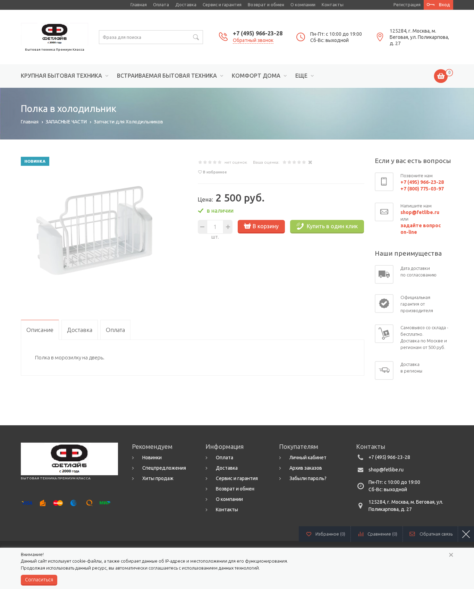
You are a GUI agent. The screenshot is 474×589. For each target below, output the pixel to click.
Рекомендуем (152, 446)
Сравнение (382, 533)
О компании (302, 4)
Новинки (152, 457)
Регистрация (407, 4)
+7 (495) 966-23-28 (257, 33)
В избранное (215, 172)
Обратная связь (436, 533)
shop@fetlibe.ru (386, 469)
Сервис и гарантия (222, 4)
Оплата (161, 4)
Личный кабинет (308, 457)
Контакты (333, 4)
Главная (138, 4)
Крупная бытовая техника (61, 76)
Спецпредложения (164, 468)
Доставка (185, 4)
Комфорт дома (256, 76)
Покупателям (298, 446)
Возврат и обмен (266, 4)
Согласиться (39, 579)
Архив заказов (305, 468)
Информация (224, 446)
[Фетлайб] (54, 33)
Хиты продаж (157, 478)
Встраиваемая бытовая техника (167, 76)
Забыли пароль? (308, 478)
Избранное (330, 533)
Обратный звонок (253, 40)
